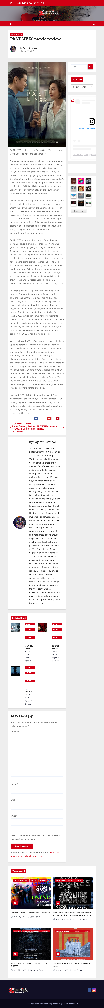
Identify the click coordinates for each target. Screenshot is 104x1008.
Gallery (34, 880)
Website (14, 816)
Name (14, 784)
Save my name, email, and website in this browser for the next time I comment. (36, 837)
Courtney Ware (36, 970)
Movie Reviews (16, 34)
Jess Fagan (34, 917)
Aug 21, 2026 (62, 970)
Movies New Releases (29, 638)
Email (14, 800)
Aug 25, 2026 (20, 917)
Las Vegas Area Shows (64, 880)
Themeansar (73, 1004)
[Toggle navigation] (93, 24)
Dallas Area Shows (21, 880)
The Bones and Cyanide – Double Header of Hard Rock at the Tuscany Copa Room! (72, 913)
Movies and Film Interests (29, 630)
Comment (16, 731)
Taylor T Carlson (30, 48)
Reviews (43, 880)
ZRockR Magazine (80, 155)
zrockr (93, 155)
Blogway (62, 1004)
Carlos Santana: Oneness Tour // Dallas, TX (30, 912)
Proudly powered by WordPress (38, 1004)
